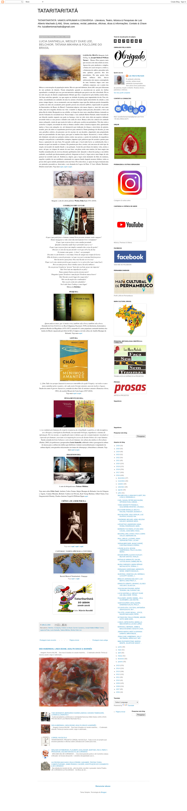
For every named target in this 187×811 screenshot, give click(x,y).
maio (120, 650)
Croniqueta (57, 628)
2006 (118, 692)
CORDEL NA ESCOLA (59, 738)
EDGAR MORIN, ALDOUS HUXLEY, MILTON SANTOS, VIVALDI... (130, 556)
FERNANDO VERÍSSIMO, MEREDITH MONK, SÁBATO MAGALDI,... (131, 570)
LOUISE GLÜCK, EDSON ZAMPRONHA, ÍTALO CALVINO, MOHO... (130, 550)
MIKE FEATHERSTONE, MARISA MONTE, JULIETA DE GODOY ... (130, 642)
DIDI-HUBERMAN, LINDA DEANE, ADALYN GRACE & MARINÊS (65, 649)
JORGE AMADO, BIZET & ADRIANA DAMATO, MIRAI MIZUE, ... (130, 632)
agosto (120, 490)
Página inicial (74, 640)
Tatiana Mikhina (65, 630)
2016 (118, 475)
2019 (118, 466)
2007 (118, 689)
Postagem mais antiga (100, 640)
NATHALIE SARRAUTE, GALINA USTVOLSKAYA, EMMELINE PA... (130, 560)
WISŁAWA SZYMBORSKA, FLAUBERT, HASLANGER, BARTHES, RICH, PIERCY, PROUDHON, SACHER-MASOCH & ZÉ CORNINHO (79, 751)
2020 (118, 463)
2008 (118, 686)
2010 (118, 680)
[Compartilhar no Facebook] (63, 625)
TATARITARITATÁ (58, 10)
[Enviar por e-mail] (56, 625)
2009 (118, 683)
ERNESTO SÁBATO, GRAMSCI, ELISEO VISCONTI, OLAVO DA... (132, 584)
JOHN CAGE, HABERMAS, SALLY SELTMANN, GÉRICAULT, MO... (129, 637)
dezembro (121, 478)
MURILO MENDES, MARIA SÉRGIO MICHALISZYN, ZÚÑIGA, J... (130, 565)
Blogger (103, 792)
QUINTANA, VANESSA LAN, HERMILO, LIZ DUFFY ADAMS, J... (131, 575)
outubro (121, 484)
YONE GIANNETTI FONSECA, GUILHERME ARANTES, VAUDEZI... (131, 506)
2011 (118, 677)
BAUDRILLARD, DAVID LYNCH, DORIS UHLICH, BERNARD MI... (131, 535)
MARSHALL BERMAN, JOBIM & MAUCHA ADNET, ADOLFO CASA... (131, 628)
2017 (118, 472)
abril (119, 653)
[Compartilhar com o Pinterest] (65, 625)
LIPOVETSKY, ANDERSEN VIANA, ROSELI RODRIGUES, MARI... (129, 525)
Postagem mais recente (48, 640)
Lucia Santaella (55, 630)
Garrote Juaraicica (78, 628)
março (120, 656)
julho (120, 493)
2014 (118, 668)
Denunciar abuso (103, 786)
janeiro (120, 662)
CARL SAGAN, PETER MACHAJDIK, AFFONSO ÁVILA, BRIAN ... (130, 501)
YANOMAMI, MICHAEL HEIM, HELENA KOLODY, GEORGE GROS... (131, 520)
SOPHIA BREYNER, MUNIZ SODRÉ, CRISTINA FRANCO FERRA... (130, 544)
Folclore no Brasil (66, 628)
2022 (118, 457)
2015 (118, 665)
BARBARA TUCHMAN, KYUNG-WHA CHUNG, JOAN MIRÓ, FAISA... (130, 530)
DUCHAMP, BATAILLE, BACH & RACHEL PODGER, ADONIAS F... (130, 510)
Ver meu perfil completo (122, 93)
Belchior (50, 628)
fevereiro (121, 659)
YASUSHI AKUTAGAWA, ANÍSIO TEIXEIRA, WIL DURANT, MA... (129, 589)
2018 (118, 469)
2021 (118, 460)
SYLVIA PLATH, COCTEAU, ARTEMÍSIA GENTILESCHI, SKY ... (131, 608)
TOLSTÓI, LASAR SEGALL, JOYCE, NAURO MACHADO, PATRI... (130, 613)
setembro (121, 487)
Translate (131, 705)
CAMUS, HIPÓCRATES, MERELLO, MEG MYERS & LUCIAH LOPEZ (130, 623)
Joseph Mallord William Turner (94, 628)
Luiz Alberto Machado (136, 76)
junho (120, 647)
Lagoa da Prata (44, 630)
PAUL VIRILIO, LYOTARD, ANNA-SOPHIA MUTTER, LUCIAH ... (129, 539)
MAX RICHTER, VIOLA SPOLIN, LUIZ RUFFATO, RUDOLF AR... (130, 515)
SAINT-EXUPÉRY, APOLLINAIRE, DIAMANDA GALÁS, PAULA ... (129, 604)
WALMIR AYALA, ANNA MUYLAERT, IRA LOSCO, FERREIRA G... (131, 496)
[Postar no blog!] (58, 625)
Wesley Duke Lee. (76, 630)
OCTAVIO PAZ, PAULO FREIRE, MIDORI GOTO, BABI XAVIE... (131, 618)
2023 (118, 454)
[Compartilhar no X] (61, 625)
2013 (118, 671)
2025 (118, 449)
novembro (121, 481)
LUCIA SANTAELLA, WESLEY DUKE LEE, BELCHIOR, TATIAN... (130, 594)
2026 (118, 446)
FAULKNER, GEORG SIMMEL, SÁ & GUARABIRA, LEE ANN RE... (130, 599)
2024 (118, 452)
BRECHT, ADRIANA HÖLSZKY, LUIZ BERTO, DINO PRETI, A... (130, 580)
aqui (72, 546)
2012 (118, 674)
